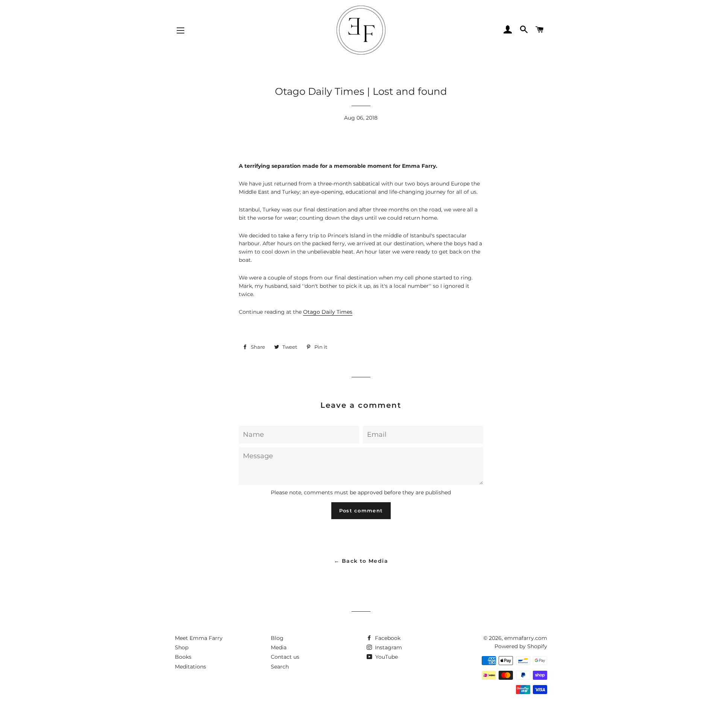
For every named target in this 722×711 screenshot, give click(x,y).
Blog (277, 638)
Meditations (190, 666)
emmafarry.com (525, 638)
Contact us (285, 656)
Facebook (386, 638)
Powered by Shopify (520, 646)
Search (280, 666)
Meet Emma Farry (199, 638)
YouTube (386, 656)
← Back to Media (361, 561)
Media (279, 647)
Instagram (387, 647)
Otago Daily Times (327, 311)
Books (183, 656)
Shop (181, 647)
